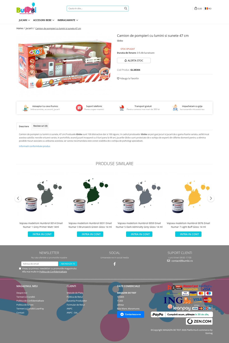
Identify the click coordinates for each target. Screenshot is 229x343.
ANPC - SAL (72, 312)
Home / (20, 28)
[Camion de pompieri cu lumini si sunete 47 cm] (64, 64)
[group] (64, 64)
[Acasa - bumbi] (37, 8)
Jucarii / (30, 28)
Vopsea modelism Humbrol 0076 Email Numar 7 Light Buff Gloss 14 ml (188, 225)
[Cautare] (126, 8)
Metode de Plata (75, 292)
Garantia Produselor (77, 300)
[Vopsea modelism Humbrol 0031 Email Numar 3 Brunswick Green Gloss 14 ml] (90, 196)
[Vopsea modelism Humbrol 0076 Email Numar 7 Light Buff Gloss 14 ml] (188, 196)
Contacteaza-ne (133, 314)
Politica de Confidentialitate (53, 271)
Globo (120, 40)
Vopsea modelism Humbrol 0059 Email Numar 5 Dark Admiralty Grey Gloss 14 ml (139, 225)
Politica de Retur (75, 296)
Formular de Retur (76, 304)
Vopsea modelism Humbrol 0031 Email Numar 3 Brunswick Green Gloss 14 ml (90, 225)
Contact (20, 312)
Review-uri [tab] (40, 125)
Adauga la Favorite (129, 78)
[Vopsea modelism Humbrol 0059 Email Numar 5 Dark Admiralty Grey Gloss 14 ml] (139, 196)
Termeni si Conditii (25, 296)
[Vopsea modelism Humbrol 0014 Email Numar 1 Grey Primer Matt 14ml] (41, 196)
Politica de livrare (24, 304)
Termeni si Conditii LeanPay (30, 308)
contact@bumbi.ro (182, 260)
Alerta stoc (135, 60)
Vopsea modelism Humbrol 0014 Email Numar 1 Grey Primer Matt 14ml (41, 225)
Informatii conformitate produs (34, 146)
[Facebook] (115, 264)
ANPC (69, 308)
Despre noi (21, 292)
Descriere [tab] (24, 126)
